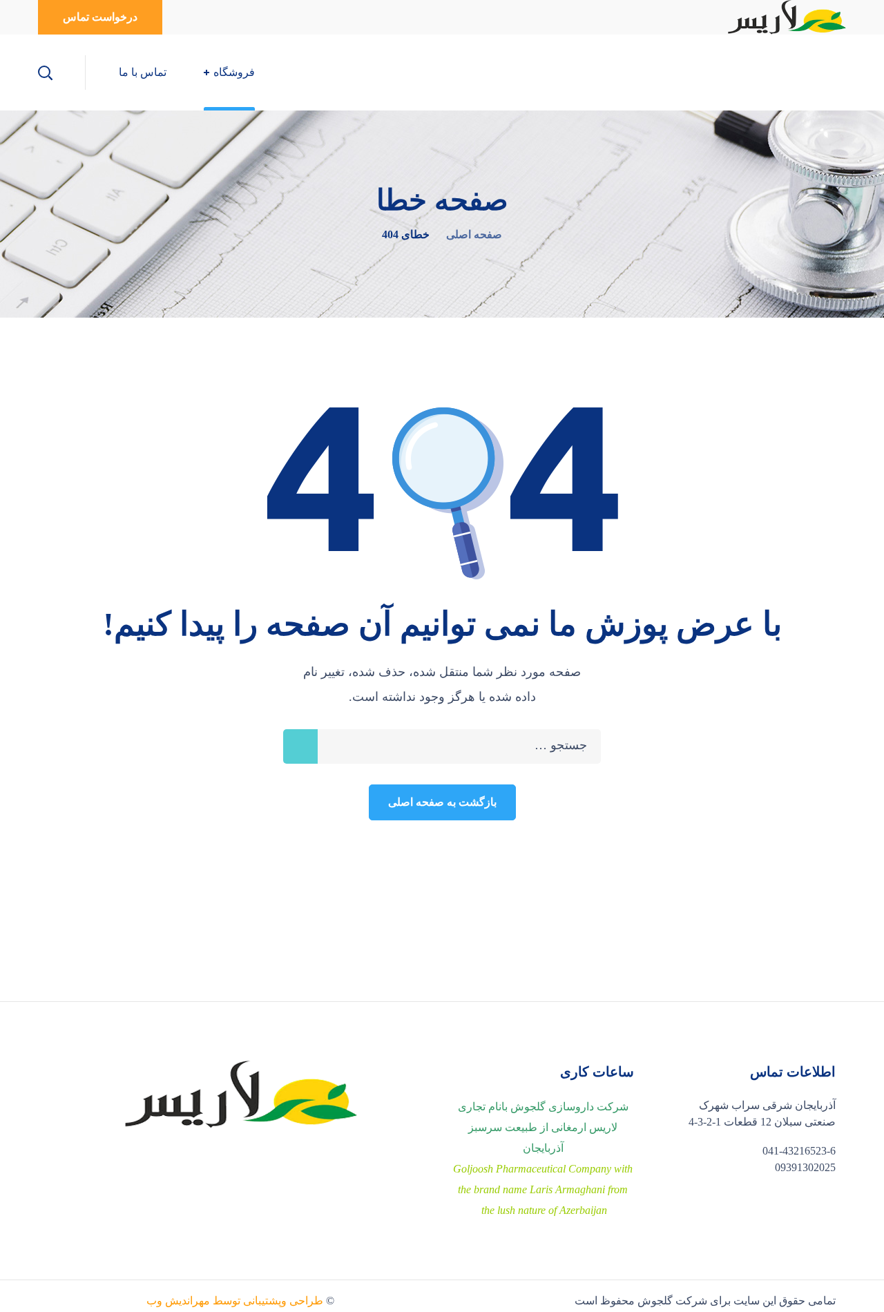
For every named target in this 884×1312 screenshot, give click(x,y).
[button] (100, 17)
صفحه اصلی (474, 234)
